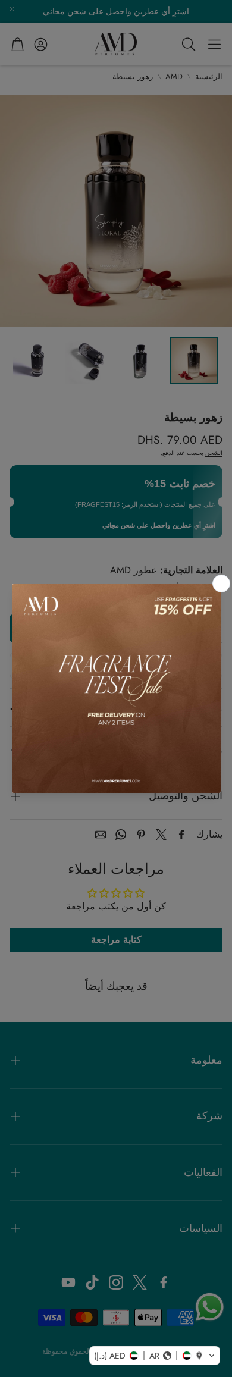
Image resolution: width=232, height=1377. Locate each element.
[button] (154, 1355)
